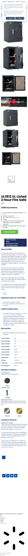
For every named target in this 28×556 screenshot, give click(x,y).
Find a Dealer (9, 232)
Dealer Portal (5, 505)
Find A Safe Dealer (7, 491)
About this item (11, 240)
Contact (23, 1)
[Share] (6, 553)
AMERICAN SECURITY (11, 510)
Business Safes (6, 484)
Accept (10, 18)
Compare (2, 518)
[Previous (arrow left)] (1, 555)
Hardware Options (12, 244)
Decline (19, 18)
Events (18, 1)
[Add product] (1, 516)
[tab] (15, 240)
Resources (5, 498)
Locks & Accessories (7, 493)
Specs (8, 242)
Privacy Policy (6, 8)
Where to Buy (11, 1)
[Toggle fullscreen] (4, 553)
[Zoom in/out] (1, 553)
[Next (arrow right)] (4, 555)
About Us (4, 503)
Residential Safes (6, 489)
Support (5, 1)
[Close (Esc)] (9, 553)
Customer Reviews (12, 246)
